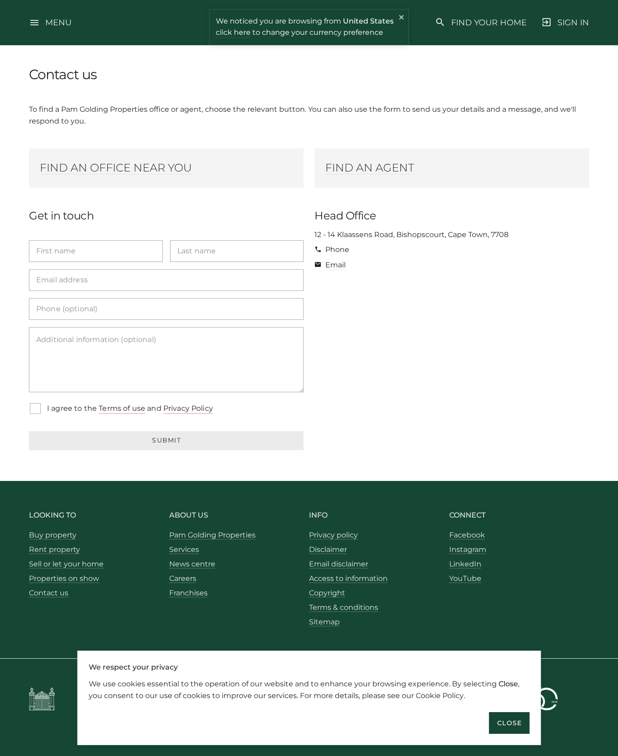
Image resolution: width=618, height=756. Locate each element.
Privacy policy (333, 535)
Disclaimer (328, 549)
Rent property (54, 549)
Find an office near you (116, 167)
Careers (182, 578)
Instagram (467, 549)
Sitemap (324, 622)
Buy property (52, 535)
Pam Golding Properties (212, 535)
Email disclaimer (338, 564)
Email (335, 265)
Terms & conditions (343, 607)
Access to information (348, 578)
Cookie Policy (440, 695)
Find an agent (369, 167)
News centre (192, 564)
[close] (402, 18)
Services (184, 549)
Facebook (467, 535)
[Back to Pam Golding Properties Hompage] (42, 700)
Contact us (48, 593)
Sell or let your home (66, 564)
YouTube (465, 578)
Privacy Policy (188, 408)
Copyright (327, 593)
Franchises (188, 593)
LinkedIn (465, 564)
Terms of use (122, 408)
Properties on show (64, 578)
